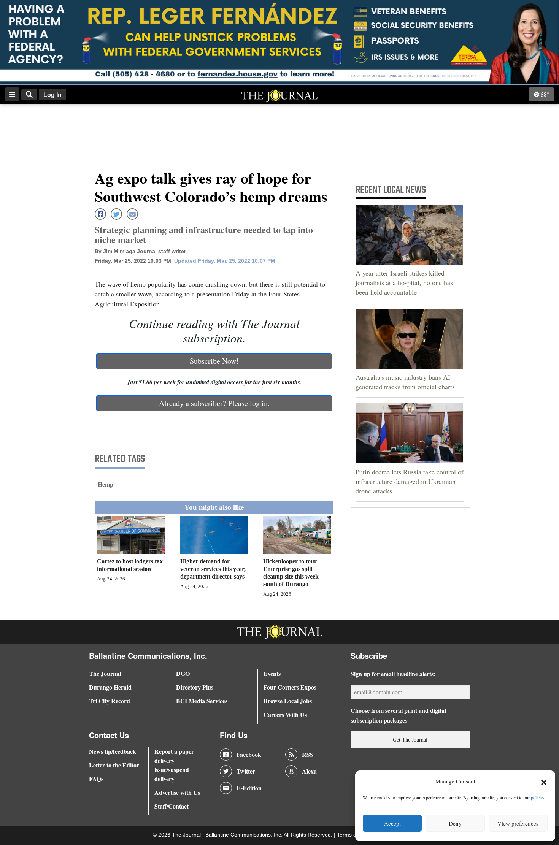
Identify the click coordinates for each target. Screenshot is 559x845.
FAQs (96, 778)
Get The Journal (410, 740)
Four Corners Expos (290, 687)
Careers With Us (285, 714)
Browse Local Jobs (288, 700)
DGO (183, 673)
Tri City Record (109, 700)
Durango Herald (110, 687)
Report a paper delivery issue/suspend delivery (174, 765)
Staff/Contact (171, 806)
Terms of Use (353, 835)
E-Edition (249, 787)
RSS (307, 754)
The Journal (105, 673)
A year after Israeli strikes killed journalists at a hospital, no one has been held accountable (404, 282)
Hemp (105, 484)
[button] (544, 781)
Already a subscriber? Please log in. (214, 403)
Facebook (249, 754)
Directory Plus (194, 687)
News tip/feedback (112, 751)
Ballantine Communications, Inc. (244, 835)
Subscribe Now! (214, 361)
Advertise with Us (177, 792)
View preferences (517, 823)
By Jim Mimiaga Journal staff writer (140, 251)
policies (538, 797)
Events (272, 673)
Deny (455, 823)
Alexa (309, 771)
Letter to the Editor (114, 765)
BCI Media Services (201, 700)
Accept (392, 823)
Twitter (246, 771)
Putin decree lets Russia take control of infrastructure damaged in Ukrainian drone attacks (410, 481)
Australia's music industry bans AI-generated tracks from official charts (405, 382)
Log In (52, 95)
